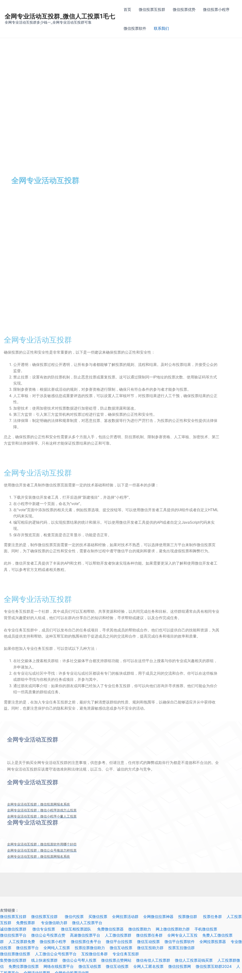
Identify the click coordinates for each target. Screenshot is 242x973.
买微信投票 (100, 916)
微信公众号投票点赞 (50, 935)
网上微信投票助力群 (175, 929)
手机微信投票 (208, 929)
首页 (127, 9)
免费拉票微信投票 (26, 966)
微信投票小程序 (216, 9)
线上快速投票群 (46, 960)
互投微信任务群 (96, 954)
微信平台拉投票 (121, 941)
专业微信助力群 (56, 922)
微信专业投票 (46, 929)
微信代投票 (76, 916)
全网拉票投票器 (215, 941)
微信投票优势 (184, 9)
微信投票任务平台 (88, 941)
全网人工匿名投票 (150, 966)
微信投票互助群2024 (216, 966)
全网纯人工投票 (59, 947)
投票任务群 (215, 916)
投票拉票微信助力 (92, 947)
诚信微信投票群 (16, 929)
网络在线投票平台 (60, 966)
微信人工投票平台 (89, 922)
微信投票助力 (142, 929)
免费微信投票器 (112, 929)
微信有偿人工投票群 (155, 960)
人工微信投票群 (120, 935)
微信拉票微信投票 (17, 954)
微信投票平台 (29, 947)
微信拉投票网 (182, 966)
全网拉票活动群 (127, 916)
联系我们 (161, 28)
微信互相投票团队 (79, 929)
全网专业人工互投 (184, 935)
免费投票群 (28, 922)
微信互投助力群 (152, 947)
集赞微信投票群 (15, 960)
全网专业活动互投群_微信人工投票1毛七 (60, 16)
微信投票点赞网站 (118, 960)
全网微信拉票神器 (160, 916)
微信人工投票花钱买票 (194, 960)
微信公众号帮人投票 (81, 960)
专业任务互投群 (128, 954)
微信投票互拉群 (15, 916)
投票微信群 (190, 916)
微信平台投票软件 (181, 941)
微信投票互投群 (152, 9)
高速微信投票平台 (87, 935)
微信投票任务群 (151, 935)
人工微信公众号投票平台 (58, 954)
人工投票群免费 (24, 941)
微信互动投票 (150, 941)
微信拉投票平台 (15, 935)
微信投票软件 (135, 28)
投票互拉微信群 (183, 947)
